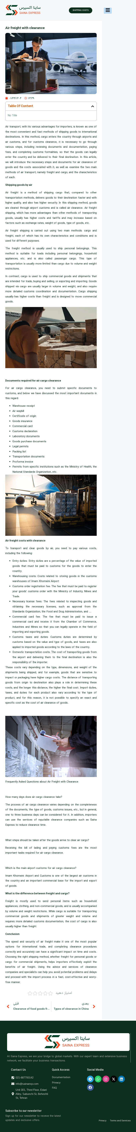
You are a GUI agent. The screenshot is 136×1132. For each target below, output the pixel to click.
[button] (92, 106)
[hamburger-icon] (108, 11)
